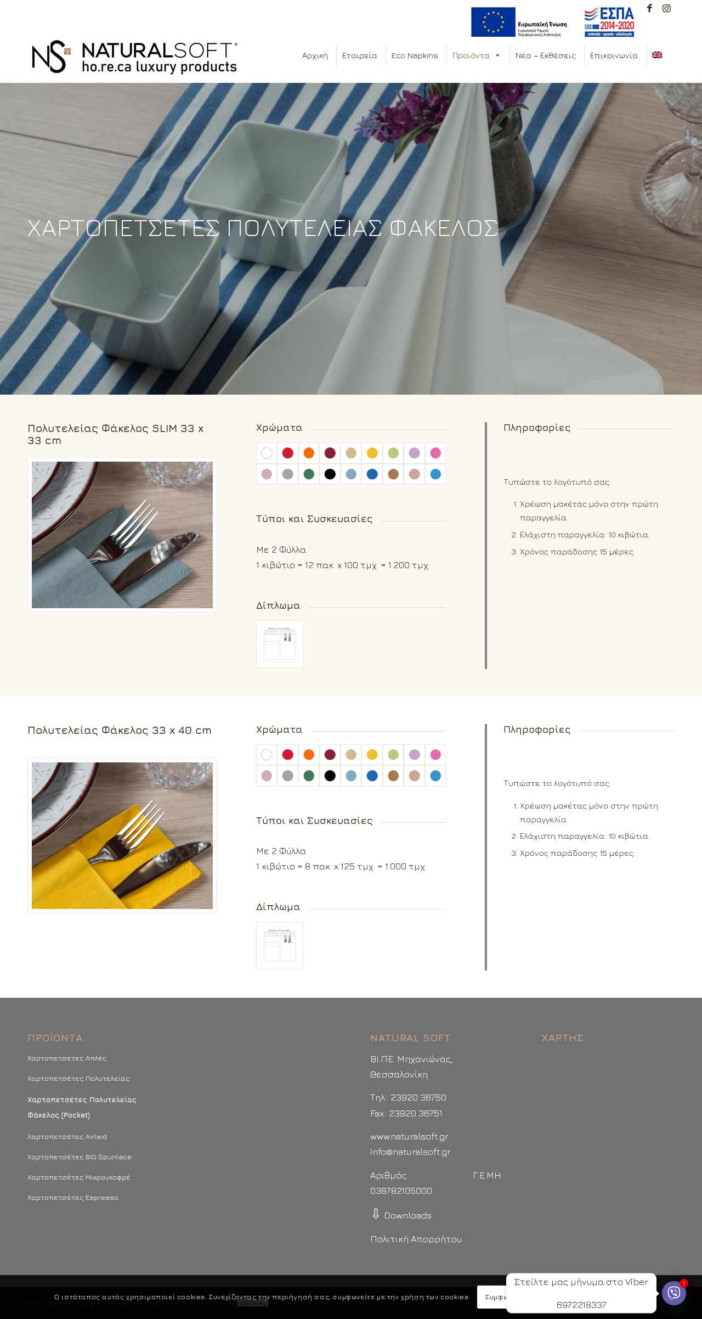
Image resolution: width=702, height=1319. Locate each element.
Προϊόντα (471, 55)
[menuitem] (550, 22)
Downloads (401, 1215)
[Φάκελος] (280, 644)
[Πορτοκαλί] (308, 452)
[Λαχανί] (393, 452)
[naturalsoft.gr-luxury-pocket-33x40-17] (122, 535)
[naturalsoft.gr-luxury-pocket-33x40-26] (122, 835)
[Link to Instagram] (666, 8)
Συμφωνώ (501, 1297)
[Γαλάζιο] (351, 474)
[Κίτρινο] (371, 452)
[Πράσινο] (308, 474)
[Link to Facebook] (650, 8)
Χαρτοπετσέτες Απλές (67, 1057)
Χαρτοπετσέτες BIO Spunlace (79, 1156)
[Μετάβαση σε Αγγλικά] (659, 55)
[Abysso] (435, 474)
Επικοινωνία (614, 55)
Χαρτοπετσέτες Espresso (72, 1197)
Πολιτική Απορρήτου (416, 1238)
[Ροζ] (266, 474)
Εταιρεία (359, 55)
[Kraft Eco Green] (414, 474)
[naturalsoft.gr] (134, 58)
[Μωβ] (414, 452)
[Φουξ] (435, 452)
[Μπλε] (371, 474)
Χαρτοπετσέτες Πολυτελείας (78, 1078)
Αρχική (315, 55)
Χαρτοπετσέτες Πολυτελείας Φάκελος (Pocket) (82, 1107)
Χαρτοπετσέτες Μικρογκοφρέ (79, 1176)
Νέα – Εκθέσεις (546, 55)
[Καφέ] (393, 474)
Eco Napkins (415, 55)
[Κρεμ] (351, 452)
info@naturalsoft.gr (410, 1151)
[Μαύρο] (329, 474)
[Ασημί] (287, 474)
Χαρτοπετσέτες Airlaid (67, 1136)
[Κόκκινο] (287, 452)
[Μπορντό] (329, 452)
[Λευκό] (266, 452)
